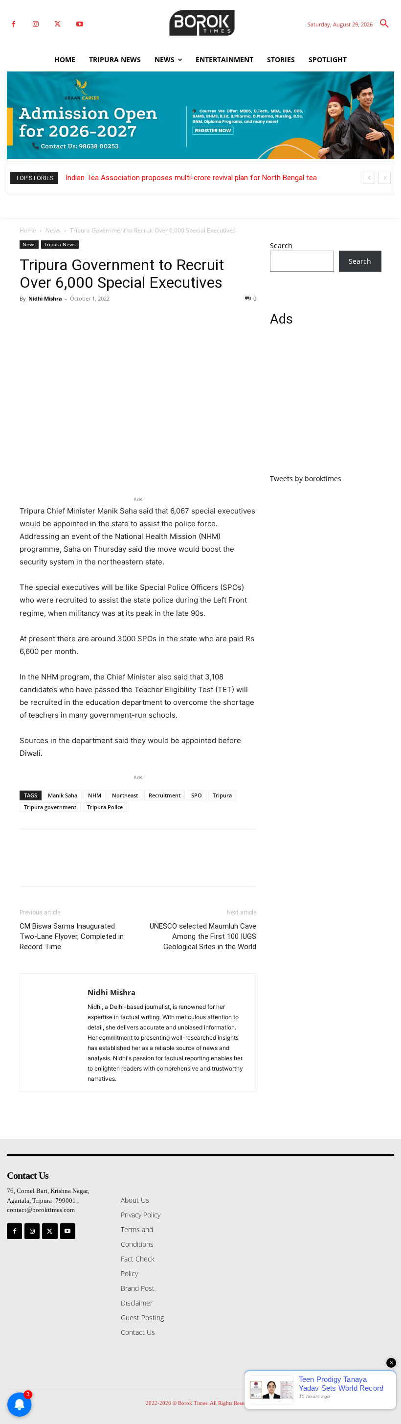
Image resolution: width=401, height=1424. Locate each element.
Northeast (125, 795)
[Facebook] (13, 24)
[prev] (369, 178)
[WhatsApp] (97, 320)
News (53, 230)
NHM (94, 795)
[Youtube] (79, 24)
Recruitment (164, 795)
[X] (57, 24)
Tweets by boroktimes (305, 478)
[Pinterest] (74, 320)
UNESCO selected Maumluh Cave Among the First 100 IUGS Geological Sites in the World (203, 936)
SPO (196, 795)
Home (28, 230)
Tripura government (50, 807)
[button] (384, 24)
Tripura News (60, 244)
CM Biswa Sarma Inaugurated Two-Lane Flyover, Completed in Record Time (72, 936)
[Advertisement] (325, 406)
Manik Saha (62, 795)
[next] (385, 178)
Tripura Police (105, 807)
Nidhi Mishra (45, 298)
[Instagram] (35, 24)
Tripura (222, 795)
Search (281, 245)
